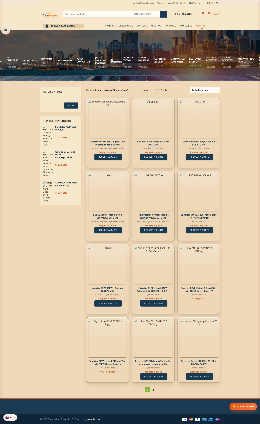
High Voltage (106, 148)
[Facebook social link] (41, 3)
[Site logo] (49, 13)
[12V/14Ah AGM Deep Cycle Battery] (48, 191)
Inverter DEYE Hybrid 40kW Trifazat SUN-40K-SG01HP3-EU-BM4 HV (153, 291)
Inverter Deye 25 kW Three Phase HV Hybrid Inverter (198, 216)
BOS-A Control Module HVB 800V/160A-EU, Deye (107, 216)
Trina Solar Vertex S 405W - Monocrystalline (65, 155)
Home (89, 90)
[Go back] (93, 45)
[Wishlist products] (196, 14)
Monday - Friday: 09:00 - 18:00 (171, 3)
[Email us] (5, 29)
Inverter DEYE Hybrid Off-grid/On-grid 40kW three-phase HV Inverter (153, 364)
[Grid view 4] (184, 90)
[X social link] (45, 3)
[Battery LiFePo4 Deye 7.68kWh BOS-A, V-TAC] (199, 119)
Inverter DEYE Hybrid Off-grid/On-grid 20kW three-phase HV (199, 289)
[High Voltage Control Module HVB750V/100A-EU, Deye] (153, 192)
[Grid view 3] (179, 90)
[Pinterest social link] (56, 3)
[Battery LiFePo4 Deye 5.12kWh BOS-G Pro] (153, 119)
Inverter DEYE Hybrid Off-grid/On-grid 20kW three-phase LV (107, 363)
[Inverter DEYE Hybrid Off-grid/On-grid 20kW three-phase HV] (199, 265)
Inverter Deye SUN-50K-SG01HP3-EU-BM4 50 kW (198, 363)
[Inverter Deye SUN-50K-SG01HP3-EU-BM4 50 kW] (199, 339)
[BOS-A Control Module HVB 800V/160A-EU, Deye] (107, 192)
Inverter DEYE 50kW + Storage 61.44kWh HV (107, 289)
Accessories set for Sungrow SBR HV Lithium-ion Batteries (107, 143)
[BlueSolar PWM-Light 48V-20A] (48, 136)
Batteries (95, 148)
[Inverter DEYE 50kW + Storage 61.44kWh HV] (107, 265)
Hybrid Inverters (198, 221)
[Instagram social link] (49, 3)
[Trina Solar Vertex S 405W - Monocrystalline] (48, 164)
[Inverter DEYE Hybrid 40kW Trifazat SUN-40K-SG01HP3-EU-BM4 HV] (153, 265)
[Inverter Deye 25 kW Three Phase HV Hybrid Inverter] (199, 192)
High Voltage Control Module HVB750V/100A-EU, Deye (153, 216)
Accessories (118, 148)
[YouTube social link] (52, 3)
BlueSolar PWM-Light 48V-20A (66, 128)
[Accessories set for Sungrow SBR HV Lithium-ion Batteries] (107, 119)
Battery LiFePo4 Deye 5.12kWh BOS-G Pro (153, 143)
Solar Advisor (243, 406)
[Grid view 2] (174, 90)
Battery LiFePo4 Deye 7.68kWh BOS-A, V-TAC (199, 143)
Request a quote (108, 156)
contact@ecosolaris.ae (143, 3)
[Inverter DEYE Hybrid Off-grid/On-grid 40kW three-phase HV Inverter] (153, 339)
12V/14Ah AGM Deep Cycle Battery (66, 184)
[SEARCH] (163, 14)
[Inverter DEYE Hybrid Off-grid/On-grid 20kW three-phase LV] (107, 339)
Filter (71, 105)
